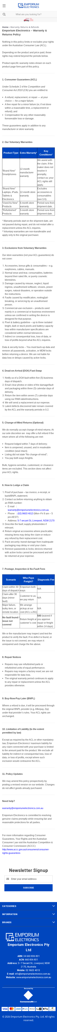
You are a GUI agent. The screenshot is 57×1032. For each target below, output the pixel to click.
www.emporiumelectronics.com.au (33, 977)
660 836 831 (31, 959)
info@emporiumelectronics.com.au (32, 973)
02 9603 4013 (33, 970)
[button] (29, 20)
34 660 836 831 (31, 956)
